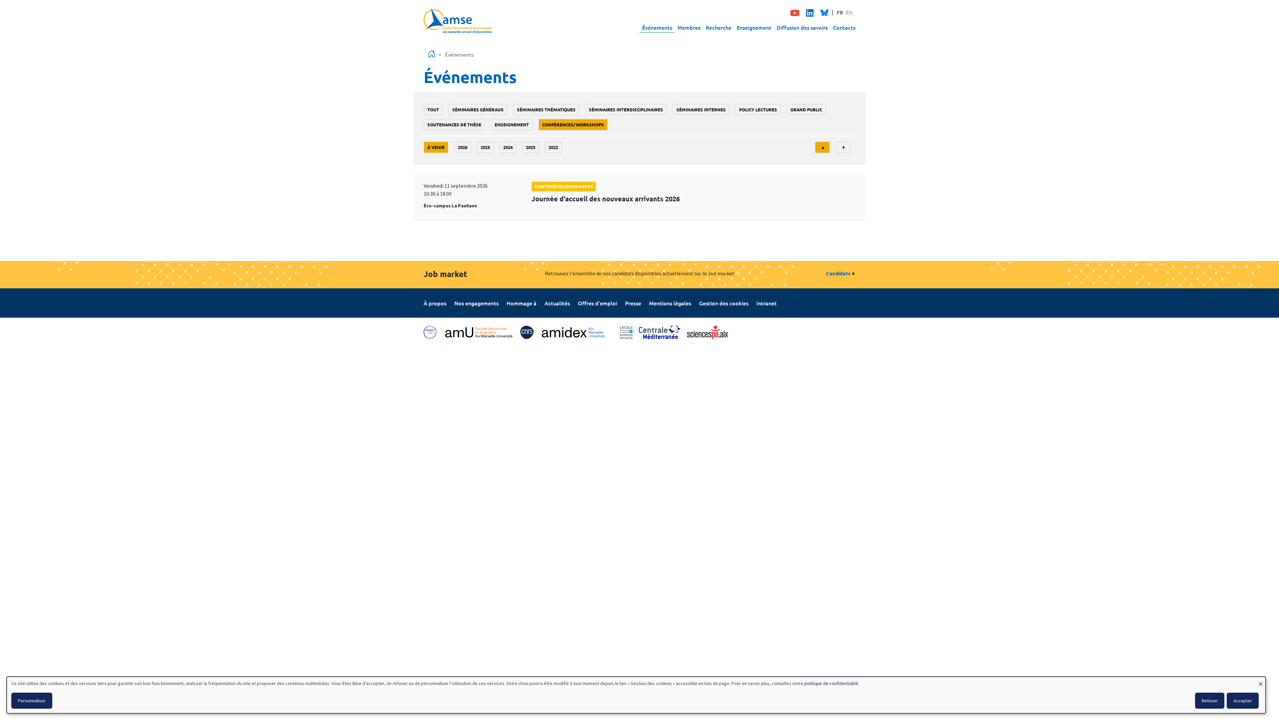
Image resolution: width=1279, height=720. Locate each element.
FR (840, 12)
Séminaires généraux (478, 109)
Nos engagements (476, 303)
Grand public (806, 109)
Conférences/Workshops (573, 124)
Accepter (1242, 701)
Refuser (1210, 701)
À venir (436, 147)
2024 (508, 147)
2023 (530, 147)
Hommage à (522, 303)
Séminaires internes (701, 109)
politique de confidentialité (831, 683)
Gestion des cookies (723, 303)
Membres (688, 27)
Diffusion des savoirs (802, 27)
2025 (485, 147)
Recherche (718, 27)
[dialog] (636, 695)
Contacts (844, 27)
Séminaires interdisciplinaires (626, 109)
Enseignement (754, 27)
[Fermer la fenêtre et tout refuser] (1261, 681)
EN (849, 12)
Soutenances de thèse (454, 124)
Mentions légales (670, 303)
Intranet (766, 303)
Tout (433, 109)
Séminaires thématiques (546, 109)
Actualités (557, 303)
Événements (657, 27)
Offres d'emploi (597, 303)
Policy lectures (758, 109)
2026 (462, 147)
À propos (435, 303)
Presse (633, 303)
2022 (553, 147)
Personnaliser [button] (32, 701)
